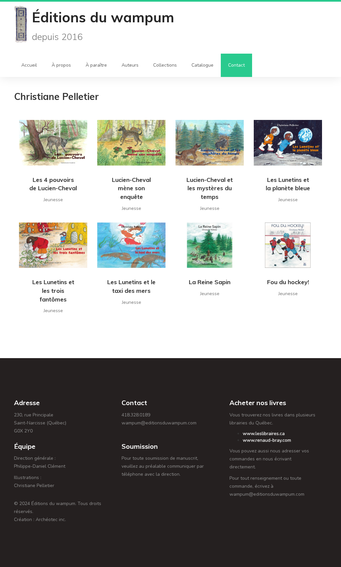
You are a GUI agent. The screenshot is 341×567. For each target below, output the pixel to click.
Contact (236, 65)
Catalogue (202, 65)
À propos (61, 65)
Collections (165, 65)
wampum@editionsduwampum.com (159, 423)
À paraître (96, 65)
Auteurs (130, 65)
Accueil (29, 65)
